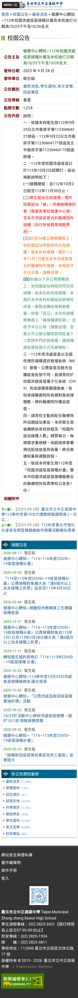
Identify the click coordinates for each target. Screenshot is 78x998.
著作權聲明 (11, 863)
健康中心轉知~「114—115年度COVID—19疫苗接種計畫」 (37, 738)
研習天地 (18, 801)
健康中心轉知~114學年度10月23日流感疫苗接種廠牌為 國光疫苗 (37, 679)
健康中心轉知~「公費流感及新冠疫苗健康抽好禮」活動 (37, 698)
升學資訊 (18, 807)
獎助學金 (17, 814)
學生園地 (18, 821)
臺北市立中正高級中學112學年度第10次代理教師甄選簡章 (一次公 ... (39, 514)
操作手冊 (9, 870)
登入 (5, 878)
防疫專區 (16, 834)
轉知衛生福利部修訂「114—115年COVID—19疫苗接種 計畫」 (38, 659)
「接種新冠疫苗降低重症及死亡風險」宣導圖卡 (38, 757)
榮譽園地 (17, 788)
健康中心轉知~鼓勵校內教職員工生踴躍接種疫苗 (37, 610)
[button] (11, 5)
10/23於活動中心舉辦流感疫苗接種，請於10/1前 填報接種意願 (37, 718)
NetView (45, 966)
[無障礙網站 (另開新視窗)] (39, 981)
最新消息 (19, 781)
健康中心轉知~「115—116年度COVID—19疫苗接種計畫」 (37, 561)
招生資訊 (16, 795)
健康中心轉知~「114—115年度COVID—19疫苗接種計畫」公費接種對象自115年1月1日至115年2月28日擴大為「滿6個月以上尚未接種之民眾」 (38, 635)
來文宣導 (18, 827)
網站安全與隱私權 (16, 855)
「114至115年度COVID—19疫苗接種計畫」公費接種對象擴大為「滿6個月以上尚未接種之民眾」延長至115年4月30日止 (37, 585)
